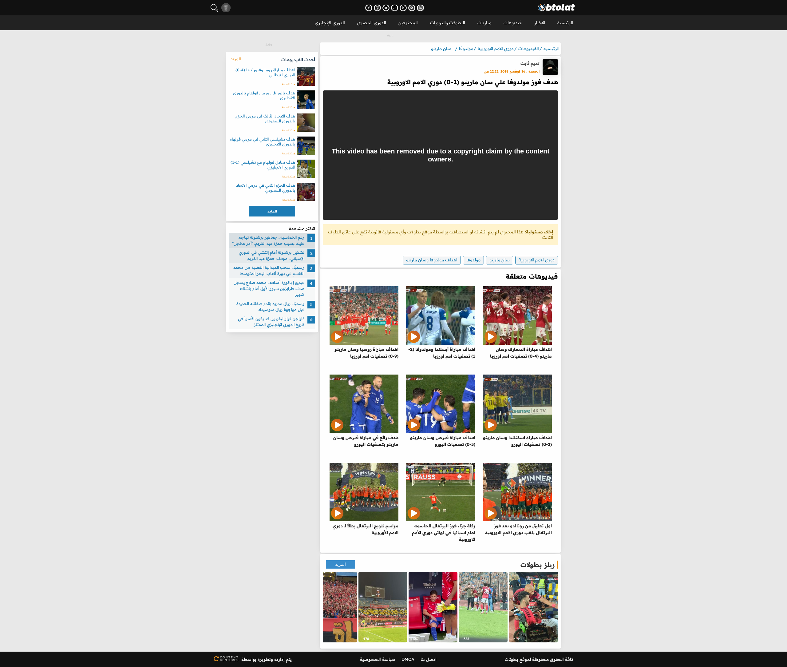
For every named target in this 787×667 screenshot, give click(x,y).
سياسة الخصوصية (377, 659)
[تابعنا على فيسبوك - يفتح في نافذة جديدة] (368, 8)
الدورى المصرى (371, 23)
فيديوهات (513, 23)
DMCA (407, 659)
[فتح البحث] (214, 7)
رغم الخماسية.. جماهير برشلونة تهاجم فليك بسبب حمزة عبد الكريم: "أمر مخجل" (268, 240)
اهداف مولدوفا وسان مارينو (431, 260)
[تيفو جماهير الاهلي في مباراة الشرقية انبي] (382, 607)
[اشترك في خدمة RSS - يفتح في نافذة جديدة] (420, 8)
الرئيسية (565, 23)
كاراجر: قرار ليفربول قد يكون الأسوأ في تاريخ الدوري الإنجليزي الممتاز (271, 321)
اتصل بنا (429, 659)
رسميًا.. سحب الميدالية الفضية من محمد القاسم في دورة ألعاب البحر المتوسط (268, 270)
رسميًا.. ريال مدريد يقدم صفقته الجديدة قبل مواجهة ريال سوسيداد (270, 306)
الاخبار (539, 23)
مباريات (484, 23)
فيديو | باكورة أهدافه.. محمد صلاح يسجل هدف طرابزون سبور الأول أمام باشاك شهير (269, 288)
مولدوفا (473, 260)
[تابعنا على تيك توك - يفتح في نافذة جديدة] (394, 8)
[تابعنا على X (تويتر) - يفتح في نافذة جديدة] (403, 8)
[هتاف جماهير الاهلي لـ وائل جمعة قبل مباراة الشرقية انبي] (332, 607)
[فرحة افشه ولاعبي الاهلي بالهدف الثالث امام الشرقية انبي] (483, 607)
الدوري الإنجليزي (330, 23)
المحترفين (408, 23)
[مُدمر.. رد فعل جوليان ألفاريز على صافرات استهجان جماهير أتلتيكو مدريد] (433, 607)
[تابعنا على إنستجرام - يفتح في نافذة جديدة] (377, 8)
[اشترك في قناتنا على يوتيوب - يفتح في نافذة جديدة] (386, 8)
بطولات (511, 659)
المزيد (340, 564)
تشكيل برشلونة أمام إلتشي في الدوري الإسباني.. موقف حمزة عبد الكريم (271, 255)
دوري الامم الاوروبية (537, 260)
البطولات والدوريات (447, 23)
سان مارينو (499, 260)
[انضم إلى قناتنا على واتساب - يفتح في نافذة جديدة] (411, 8)
